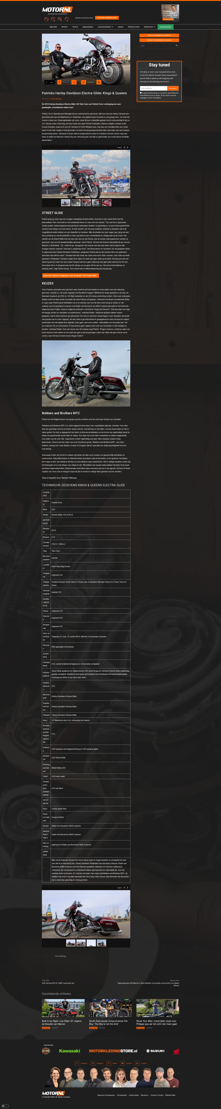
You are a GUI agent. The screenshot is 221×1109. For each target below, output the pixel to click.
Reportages (168, 19)
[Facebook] (77, 1063)
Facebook (84, 1063)
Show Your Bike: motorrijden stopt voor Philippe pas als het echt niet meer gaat (156, 1022)
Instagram (99, 1063)
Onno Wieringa (56, 99)
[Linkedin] (137, 1063)
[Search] (176, 45)
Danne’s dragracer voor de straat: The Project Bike (74, 275)
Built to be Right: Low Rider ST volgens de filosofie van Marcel (62, 1022)
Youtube (129, 1063)
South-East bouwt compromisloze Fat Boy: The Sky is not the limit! (108, 1022)
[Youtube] (122, 1063)
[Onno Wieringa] (47, 960)
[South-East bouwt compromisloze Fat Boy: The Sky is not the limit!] (110, 1008)
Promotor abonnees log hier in (159, 40)
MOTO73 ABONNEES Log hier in (159, 35)
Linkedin (143, 1063)
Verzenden (173, 88)
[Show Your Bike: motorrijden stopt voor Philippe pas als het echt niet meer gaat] (157, 1008)
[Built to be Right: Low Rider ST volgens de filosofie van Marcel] (63, 1008)
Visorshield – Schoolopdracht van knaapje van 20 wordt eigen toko (170, 14)
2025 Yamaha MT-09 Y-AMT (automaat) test (58, 983)
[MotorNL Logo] (53, 1093)
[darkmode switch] (5, 1106)
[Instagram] (93, 1063)
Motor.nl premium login (107, 17)
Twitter (114, 1063)
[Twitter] (109, 1063)
